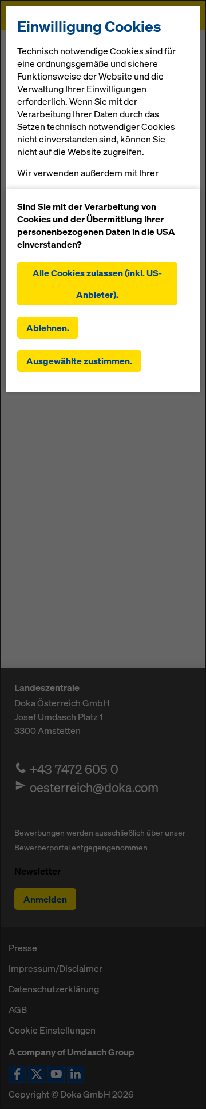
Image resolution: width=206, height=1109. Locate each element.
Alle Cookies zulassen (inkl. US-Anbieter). (97, 284)
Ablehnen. (47, 327)
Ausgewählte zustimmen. (79, 361)
